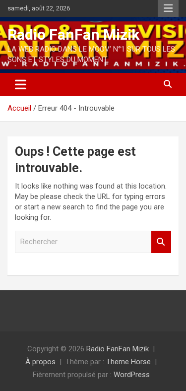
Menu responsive (168, 8)
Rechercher (161, 242)
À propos (40, 361)
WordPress (132, 374)
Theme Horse (128, 361)
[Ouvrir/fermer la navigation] (20, 84)
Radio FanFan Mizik (73, 34)
